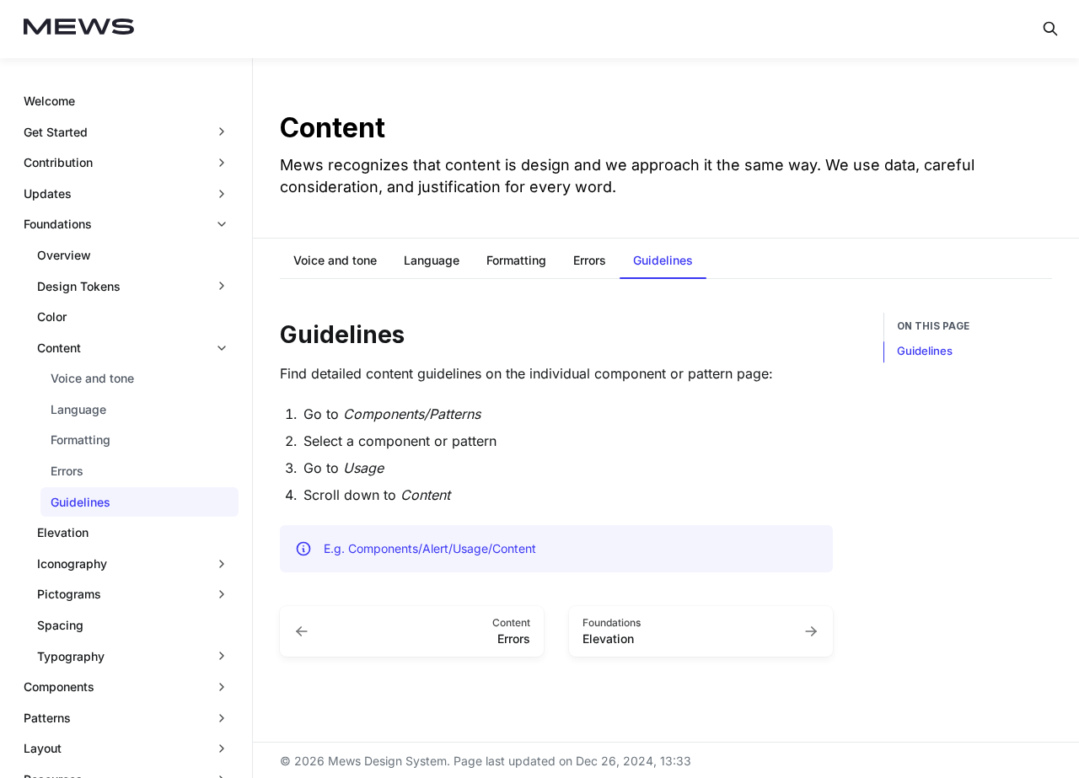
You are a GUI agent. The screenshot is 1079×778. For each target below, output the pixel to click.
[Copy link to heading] (271, 333)
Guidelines (925, 350)
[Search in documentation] (1050, 28)
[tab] (335, 262)
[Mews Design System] (79, 29)
